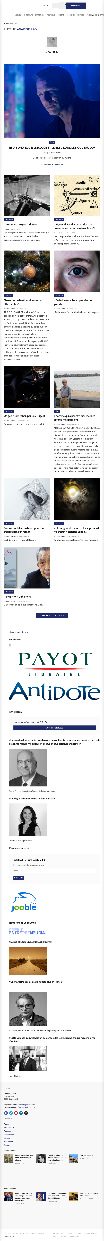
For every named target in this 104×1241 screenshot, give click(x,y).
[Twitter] (11, 1113)
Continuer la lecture (52, 164)
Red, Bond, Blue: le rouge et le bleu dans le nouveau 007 (52, 147)
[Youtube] (16, 1113)
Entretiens (39, 15)
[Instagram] (26, 1113)
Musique (8, 295)
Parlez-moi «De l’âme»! (17, 596)
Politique (51, 15)
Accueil (18, 15)
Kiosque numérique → (19, 632)
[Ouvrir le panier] (98, 15)
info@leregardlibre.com (26, 1107)
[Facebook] (6, 1113)
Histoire (80, 15)
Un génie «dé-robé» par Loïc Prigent (24, 416)
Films (52, 142)
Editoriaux (28, 15)
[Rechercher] (92, 15)
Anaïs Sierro (56, 152)
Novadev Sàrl (9, 1237)
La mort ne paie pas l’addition (20, 224)
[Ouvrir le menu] (5, 15)
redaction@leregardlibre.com (24, 1104)
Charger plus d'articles (52, 615)
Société (61, 15)
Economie (71, 15)
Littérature (9, 220)
